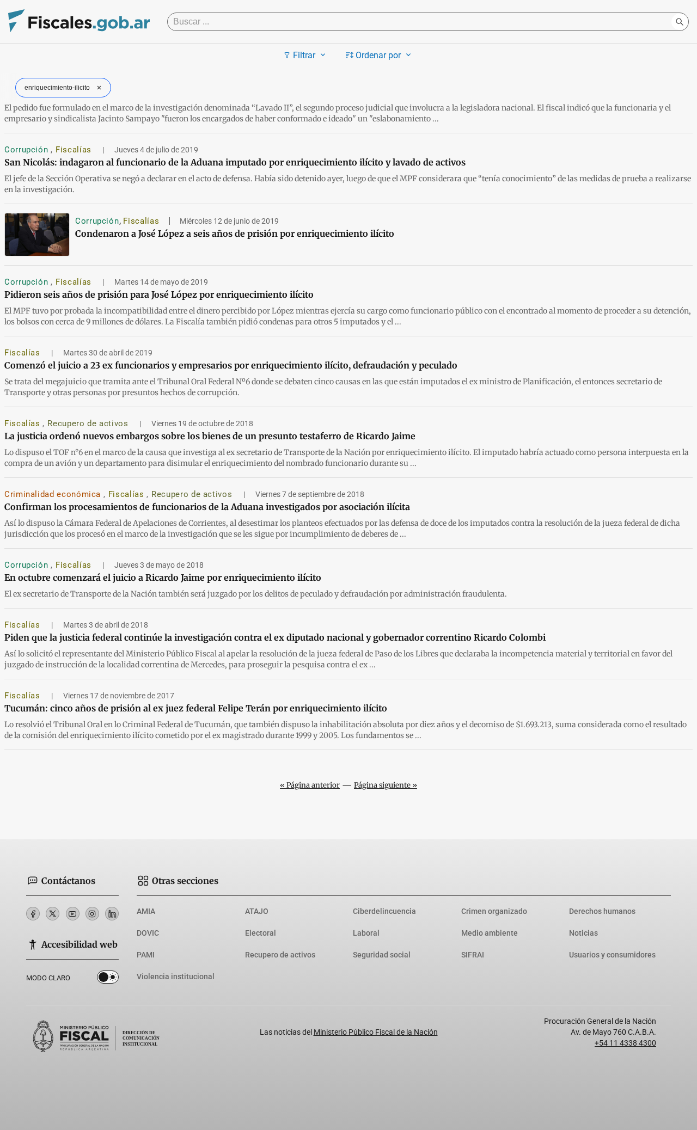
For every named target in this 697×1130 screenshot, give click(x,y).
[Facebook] (33, 913)
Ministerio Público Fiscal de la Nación (376, 1032)
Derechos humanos (602, 911)
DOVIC (148, 933)
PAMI (146, 954)
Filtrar (304, 55)
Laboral (366, 933)
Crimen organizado (494, 911)
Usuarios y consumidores (612, 954)
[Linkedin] (112, 913)
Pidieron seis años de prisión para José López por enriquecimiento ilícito (159, 294)
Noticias (583, 933)
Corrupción (27, 150)
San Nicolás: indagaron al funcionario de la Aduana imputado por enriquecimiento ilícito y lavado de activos (235, 162)
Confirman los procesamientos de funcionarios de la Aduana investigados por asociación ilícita (207, 506)
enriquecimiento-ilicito (57, 87)
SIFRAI (472, 954)
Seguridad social (382, 954)
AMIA (146, 911)
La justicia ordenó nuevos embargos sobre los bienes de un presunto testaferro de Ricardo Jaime (209, 436)
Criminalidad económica (53, 494)
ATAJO (256, 911)
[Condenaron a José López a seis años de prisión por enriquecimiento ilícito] (37, 234)
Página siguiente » (385, 785)
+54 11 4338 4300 (625, 1043)
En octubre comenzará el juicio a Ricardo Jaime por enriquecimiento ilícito (162, 577)
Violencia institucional (176, 976)
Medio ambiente (489, 933)
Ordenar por (378, 55)
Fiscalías (75, 150)
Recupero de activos (89, 423)
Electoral (260, 933)
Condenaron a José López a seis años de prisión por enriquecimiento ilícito (234, 233)
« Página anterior (310, 785)
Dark (107, 979)
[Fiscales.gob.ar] (79, 22)
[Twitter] (52, 913)
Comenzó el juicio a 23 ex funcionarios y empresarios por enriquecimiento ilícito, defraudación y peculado (230, 365)
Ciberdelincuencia (384, 911)
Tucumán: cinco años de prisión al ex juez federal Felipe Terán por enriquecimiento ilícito (195, 708)
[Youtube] (73, 913)
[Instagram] (92, 913)
